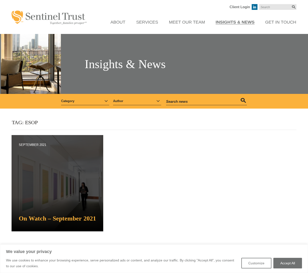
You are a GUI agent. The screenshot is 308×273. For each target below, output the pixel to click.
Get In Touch (280, 22)
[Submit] (293, 7)
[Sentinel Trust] (49, 13)
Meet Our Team (187, 22)
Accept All (287, 263)
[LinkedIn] (254, 7)
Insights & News (235, 22)
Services (147, 22)
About (117, 22)
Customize (256, 263)
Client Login (240, 7)
